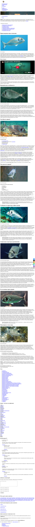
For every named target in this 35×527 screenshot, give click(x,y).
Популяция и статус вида (6, 30)
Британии (20, 152)
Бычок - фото (16, 498)
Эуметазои (4, 401)
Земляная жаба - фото (15, 500)
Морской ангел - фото (13, 499)
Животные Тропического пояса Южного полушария (10, 385)
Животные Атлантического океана (7, 374)
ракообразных (9, 227)
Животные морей (5, 378)
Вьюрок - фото (11, 498)
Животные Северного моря (6, 381)
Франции (16, 152)
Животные (2, 407)
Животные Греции (5, 377)
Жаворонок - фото (22, 500)
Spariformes (4, 370)
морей (8, 76)
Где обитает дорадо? (5, 26)
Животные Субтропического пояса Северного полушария (11, 382)
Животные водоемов (5, 376)
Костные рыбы (2, 420)
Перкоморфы (4, 394)
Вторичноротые (4, 371)
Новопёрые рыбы (5, 393)
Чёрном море (2, 150)
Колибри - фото (19, 497)
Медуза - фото (7, 499)
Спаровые (3, 395)
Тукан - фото (6, 500)
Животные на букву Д (5, 379)
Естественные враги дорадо (6, 29)
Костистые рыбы (4, 390)
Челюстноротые (2, 417)
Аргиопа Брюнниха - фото (4, 497)
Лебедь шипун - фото (5, 498)
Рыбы (1, 418)
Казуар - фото (27, 499)
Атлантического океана (25, 147)
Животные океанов (5, 380)
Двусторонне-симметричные (6, 373)
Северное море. (4, 144)
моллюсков (14, 227)
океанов (11, 76)
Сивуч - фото (26, 498)
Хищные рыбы (4, 398)
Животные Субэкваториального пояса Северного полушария (11, 383)
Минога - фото (2, 499)
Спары (3, 396)
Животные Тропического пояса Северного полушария (10, 384)
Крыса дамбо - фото (25, 497)
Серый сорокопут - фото (29, 500)
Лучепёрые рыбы (5, 391)
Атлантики (13, 141)
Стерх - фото (10, 500)
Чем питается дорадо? (5, 27)
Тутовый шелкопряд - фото (13, 497)
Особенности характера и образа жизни (8, 28)
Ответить (3, 444)
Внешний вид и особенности (6, 25)
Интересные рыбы (5, 388)
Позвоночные (2, 415)
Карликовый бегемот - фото (21, 499)
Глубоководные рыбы (5, 372)
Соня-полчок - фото (31, 498)
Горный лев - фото (21, 498)
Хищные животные (5, 397)
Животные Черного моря (6, 387)
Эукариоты (4, 400)
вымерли (21, 55)
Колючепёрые (4, 389)
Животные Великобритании (6, 375)
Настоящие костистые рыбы (6, 392)
